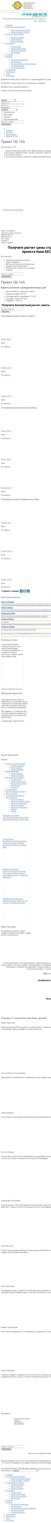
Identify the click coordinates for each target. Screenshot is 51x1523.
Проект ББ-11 (6, 396)
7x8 (41, 624)
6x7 (43, 605)
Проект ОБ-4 (6, 523)
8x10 (29, 633)
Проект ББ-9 (6, 339)
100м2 (9, 624)
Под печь (14, 787)
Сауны (13, 811)
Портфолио (10, 1516)
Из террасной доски (17, 903)
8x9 (26, 633)
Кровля (9, 1502)
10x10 (48, 633)
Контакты (10, 1520)
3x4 (6, 605)
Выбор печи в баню (11, 869)
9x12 (44, 633)
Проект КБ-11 (6, 431)
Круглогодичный (11, 119)
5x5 (28, 605)
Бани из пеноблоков (19, 807)
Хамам (13, 809)
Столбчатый (16, 780)
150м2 (14, 624)
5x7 (34, 605)
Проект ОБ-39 (6, 551)
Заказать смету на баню (11, 233)
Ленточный (15, 786)
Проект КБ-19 (6, 488)
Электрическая (17, 873)
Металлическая (19, 871)
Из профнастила (18, 1512)
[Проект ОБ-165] (13, 220)
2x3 (3, 611)
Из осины (21, 901)
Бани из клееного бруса (20, 801)
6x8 (45, 605)
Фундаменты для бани (15, 778)
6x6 (40, 605)
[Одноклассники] (24, 591)
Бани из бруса (7, 608)
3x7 (14, 605)
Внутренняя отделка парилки (14, 841)
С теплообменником (14, 874)
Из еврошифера (17, 1510)
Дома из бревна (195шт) (21, 1479)
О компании (11, 1514)
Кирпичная (7, 871)
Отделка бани (8, 839)
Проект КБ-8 (6, 459)
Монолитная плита (19, 784)
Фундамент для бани (11, 815)
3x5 (8, 605)
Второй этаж (9, 112)
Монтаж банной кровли (16, 791)
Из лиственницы (9, 901)
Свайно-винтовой (18, 782)
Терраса (7, 117)
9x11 (40, 633)
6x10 (36, 624)
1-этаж (4, 622)
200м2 (19, 624)
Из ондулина (16, 1506)
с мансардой (12, 630)
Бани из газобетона (19, 803)
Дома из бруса (7, 619)
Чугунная (6, 873)
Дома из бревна (8, 627)
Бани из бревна (7, 602)
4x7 (26, 605)
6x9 (48, 605)
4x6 (23, 605)
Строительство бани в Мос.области (15, 796)
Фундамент (5, 108)
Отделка (9, 1500)
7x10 (48, 624)
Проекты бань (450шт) (15, 1483)
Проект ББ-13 (6, 368)
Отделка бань (11, 789)
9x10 (36, 633)
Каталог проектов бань (15, 764)
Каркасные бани (8, 613)
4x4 (17, 605)
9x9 (32, 633)
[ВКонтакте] (21, 591)
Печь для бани (11, 793)
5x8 (37, 605)
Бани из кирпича (17, 805)
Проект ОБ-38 (6, 579)
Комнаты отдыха (9, 843)
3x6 (11, 605)
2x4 (6, 611)
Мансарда (8, 115)
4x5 (20, 605)
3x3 (3, 605)
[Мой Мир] (28, 591)
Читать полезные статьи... (12, 689)
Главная (9, 1475)
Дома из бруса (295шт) (20, 1481)
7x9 (44, 624)
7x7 (6, 616)
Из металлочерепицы (19, 1504)
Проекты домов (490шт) (16, 1477)
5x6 (31, 605)
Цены (8, 1518)
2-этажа (5, 623)
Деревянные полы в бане (13, 899)
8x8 (23, 633)
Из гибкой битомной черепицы (23, 1508)
